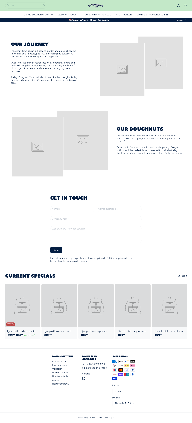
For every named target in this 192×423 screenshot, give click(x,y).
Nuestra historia (60, 376)
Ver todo (182, 275)
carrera (55, 380)
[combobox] (26, 5)
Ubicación (57, 368)
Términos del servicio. (77, 261)
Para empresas (59, 365)
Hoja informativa (60, 383)
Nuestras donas (60, 372)
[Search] (44, 5)
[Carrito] (185, 5)
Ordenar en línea (60, 361)
